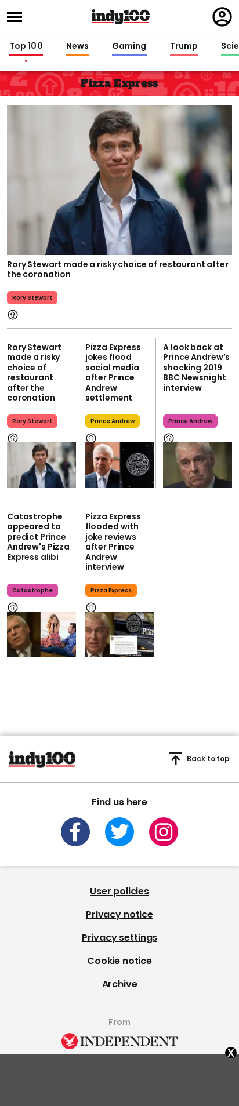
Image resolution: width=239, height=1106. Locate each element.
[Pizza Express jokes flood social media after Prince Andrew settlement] (119, 465)
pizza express (111, 590)
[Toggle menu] (18, 17)
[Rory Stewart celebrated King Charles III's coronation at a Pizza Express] (119, 178)
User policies (119, 891)
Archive (119, 984)
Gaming (129, 46)
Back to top (208, 758)
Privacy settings (119, 937)
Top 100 (26, 46)
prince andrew (112, 421)
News (77, 46)
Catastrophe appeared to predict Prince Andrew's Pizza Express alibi (38, 537)
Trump (184, 46)
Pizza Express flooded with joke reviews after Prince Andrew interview (113, 542)
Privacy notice (119, 914)
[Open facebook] (75, 831)
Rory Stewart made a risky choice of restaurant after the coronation (118, 270)
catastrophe (32, 590)
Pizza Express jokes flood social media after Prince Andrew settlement (113, 372)
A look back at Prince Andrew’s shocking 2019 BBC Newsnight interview (196, 367)
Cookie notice (119, 960)
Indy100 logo (120, 16)
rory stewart (32, 297)
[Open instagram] (163, 831)
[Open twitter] (119, 831)
